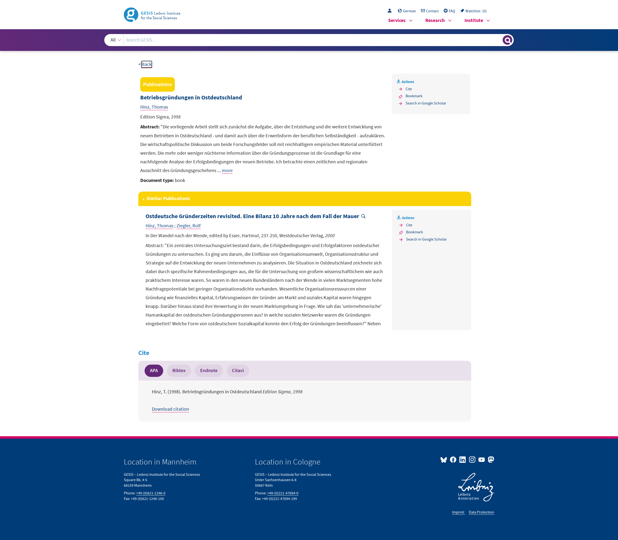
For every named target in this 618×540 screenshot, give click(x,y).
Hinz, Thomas (154, 107)
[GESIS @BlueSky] (445, 459)
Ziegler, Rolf (188, 226)
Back (147, 64)
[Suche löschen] (498, 39)
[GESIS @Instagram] (472, 459)
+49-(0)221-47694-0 (282, 493)
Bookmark (414, 96)
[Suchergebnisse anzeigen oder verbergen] (507, 40)
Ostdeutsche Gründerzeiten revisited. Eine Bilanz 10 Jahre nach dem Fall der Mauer (252, 217)
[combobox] (309, 40)
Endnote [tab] (209, 370)
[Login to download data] (391, 11)
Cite (409, 89)
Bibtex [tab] (179, 370)
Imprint (458, 512)
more (227, 170)
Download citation (170, 409)
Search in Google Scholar (426, 103)
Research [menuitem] (435, 20)
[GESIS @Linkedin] (463, 459)
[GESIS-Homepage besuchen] (152, 14)
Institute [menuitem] (473, 20)
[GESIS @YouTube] (482, 459)
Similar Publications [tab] (168, 198)
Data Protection (481, 512)
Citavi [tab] (238, 370)
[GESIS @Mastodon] (490, 459)
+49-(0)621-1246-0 (150, 493)
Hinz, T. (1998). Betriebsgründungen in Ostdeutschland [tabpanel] (227, 400)
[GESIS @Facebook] (453, 459)
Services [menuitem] (397, 20)
